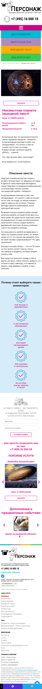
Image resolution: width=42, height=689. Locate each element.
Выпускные (5, 598)
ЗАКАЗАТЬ (21, 103)
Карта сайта (6, 642)
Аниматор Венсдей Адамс (12, 628)
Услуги (4, 640)
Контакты (5, 635)
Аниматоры (6, 608)
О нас (3, 637)
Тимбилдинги (6, 616)
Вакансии (5, 650)
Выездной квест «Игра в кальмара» (16, 625)
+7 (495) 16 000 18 (24, 18)
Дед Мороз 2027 (8, 606)
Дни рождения (7, 601)
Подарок (5, 596)
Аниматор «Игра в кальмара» (13, 623)
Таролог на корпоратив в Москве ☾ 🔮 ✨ (21, 535)
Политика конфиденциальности (14, 645)
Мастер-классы (7, 611)
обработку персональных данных (27, 670)
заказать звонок (10, 572)
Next (39, 482)
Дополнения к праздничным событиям (21, 511)
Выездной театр (8, 603)
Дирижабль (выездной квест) (21, 461)
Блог (3, 648)
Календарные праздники (11, 614)
